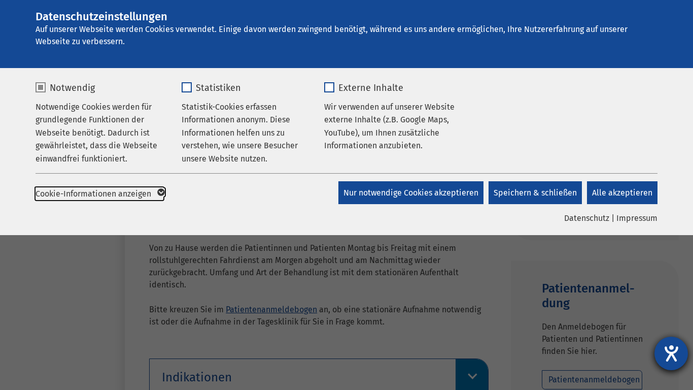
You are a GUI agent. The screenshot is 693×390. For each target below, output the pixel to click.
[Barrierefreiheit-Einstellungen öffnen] (671, 353)
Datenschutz (586, 218)
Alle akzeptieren (622, 193)
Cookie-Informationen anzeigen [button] (94, 194)
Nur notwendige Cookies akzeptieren (410, 193)
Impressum (636, 218)
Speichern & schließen (535, 193)
